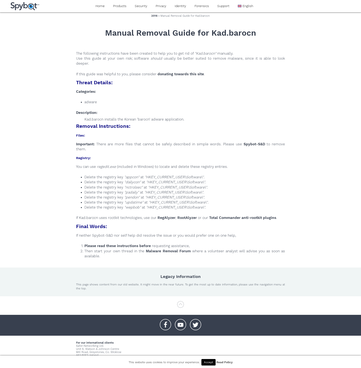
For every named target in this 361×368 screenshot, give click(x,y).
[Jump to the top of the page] (180, 306)
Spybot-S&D (254, 144)
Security (141, 6)
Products (119, 6)
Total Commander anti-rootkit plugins (242, 218)
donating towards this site (181, 74)
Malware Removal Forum (168, 251)
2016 (154, 15)
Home (100, 6)
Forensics (201, 6)
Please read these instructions (111, 246)
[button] (165, 322)
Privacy (161, 6)
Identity (180, 6)
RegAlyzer (166, 218)
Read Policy (224, 362)
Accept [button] (208, 362)
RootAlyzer (187, 218)
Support (223, 6)
